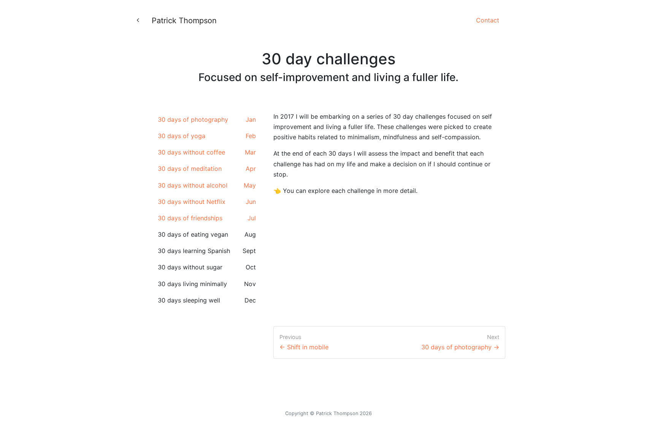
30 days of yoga (207, 136)
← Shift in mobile (303, 347)
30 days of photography (207, 119)
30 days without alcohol (207, 185)
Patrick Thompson (184, 20)
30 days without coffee (207, 152)
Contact (487, 20)
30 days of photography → (460, 347)
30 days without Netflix (207, 201)
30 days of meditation (207, 168)
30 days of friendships (207, 218)
